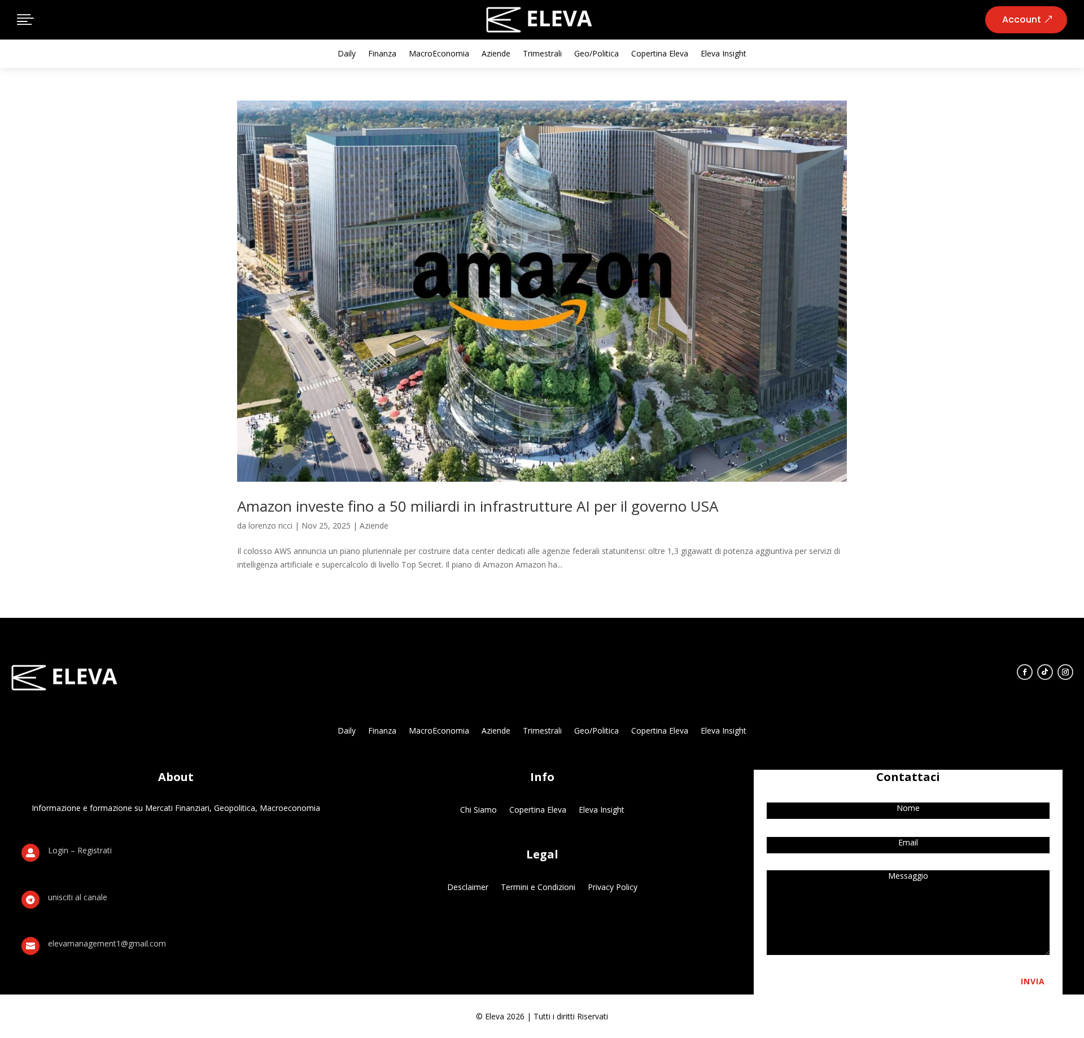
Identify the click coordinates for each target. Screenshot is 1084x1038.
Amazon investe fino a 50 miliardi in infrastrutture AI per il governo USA (477, 506)
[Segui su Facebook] (1025, 672)
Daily (347, 54)
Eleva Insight (723, 54)
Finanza (382, 54)
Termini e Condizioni (538, 886)
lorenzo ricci (270, 525)
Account (1021, 19)
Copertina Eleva (659, 54)
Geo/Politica (596, 54)
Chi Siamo (478, 809)
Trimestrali (542, 54)
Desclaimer (467, 886)
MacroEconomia (439, 54)
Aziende (496, 54)
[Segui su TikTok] (1045, 672)
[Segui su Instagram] (1065, 672)
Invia (1033, 981)
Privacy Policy (612, 886)
